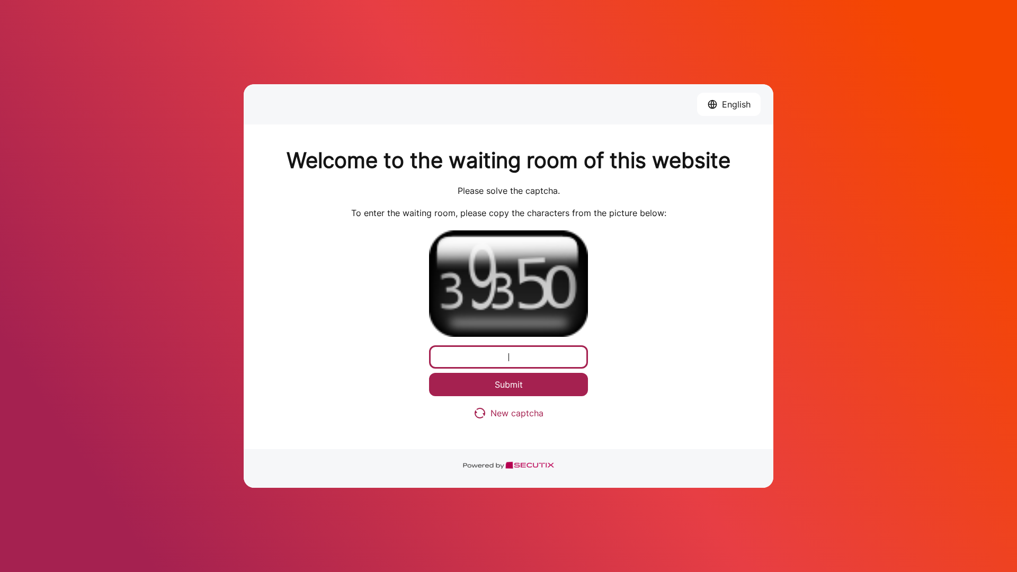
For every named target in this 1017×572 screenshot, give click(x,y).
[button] (729, 104)
